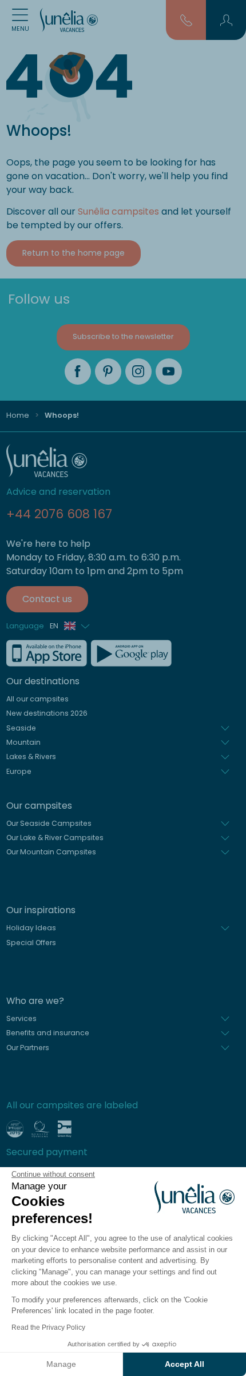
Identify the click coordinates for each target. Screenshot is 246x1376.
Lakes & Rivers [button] (31, 756)
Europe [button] (18, 771)
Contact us (47, 599)
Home (17, 415)
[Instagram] (138, 371)
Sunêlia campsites (118, 211)
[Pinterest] (108, 371)
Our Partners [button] (27, 1047)
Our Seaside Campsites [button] (49, 823)
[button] (226, 20)
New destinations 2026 (47, 713)
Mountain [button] (23, 742)
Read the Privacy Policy (48, 1327)
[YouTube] (169, 371)
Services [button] (21, 1018)
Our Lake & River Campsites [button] (55, 837)
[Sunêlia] (69, 20)
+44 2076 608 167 (59, 514)
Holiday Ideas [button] (31, 928)
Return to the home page (73, 253)
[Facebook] (78, 371)
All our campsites (37, 699)
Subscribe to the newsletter (123, 336)
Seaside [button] (21, 728)
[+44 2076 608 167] (186, 19)
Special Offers (31, 942)
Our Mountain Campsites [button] (51, 852)
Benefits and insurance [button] (47, 1033)
